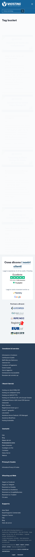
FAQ (3, 435)
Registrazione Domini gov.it (10, 408)
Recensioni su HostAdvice (10, 489)
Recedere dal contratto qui (10, 375)
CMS (6, 121)
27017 (4, 547)
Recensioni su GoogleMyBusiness (12, 492)
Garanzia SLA (6, 362)
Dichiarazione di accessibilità (10, 373)
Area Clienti (5, 510)
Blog (3, 438)
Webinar (4, 455)
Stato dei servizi (7, 523)
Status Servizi (6, 453)
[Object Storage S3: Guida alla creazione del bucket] (17, 215)
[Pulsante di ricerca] (22, 11)
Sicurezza (8, 62)
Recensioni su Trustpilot (9, 494)
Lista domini (5, 413)
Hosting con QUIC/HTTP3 (9, 395)
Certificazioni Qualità (8, 357)
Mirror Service (6, 405)
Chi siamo (5, 497)
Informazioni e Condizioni (9, 355)
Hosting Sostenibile (8, 420)
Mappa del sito (6, 440)
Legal (13, 555)
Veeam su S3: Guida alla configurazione (14, 57)
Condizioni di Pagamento (9, 365)
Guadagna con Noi (7, 448)
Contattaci (5, 450)
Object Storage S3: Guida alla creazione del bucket (17, 229)
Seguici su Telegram (8, 484)
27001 (27, 544)
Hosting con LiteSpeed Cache (11, 392)
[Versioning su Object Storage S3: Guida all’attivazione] (17, 158)
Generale (7, 234)
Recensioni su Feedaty (9, 487)
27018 (8, 547)
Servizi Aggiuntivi (7, 370)
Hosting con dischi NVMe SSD (11, 390)
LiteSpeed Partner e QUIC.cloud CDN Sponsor (16, 400)
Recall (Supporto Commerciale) (11, 513)
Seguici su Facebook (8, 482)
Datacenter (5, 402)
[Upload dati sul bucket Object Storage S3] (17, 103)
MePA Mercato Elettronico (10, 360)
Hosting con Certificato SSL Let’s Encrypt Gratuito (17, 397)
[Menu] (32, 4)
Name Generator (7, 445)
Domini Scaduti (6, 367)
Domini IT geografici (8, 410)
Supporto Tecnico (7, 515)
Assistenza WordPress (8, 418)
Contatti (20, 555)
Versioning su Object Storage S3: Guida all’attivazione (16, 172)
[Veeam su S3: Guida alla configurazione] (17, 43)
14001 (22, 544)
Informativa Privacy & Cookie (10, 467)
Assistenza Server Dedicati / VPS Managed (15, 415)
